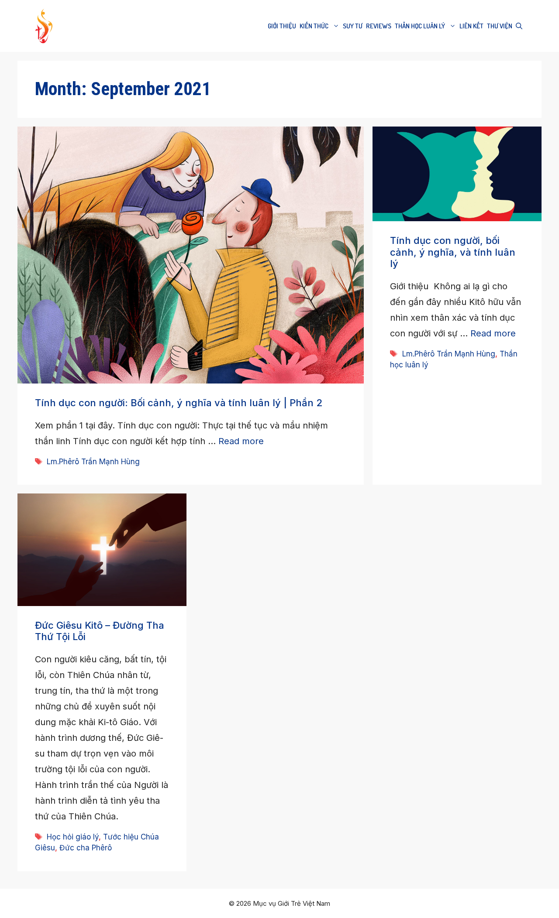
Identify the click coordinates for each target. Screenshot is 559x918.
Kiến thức (314, 26)
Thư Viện (499, 26)
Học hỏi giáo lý (73, 836)
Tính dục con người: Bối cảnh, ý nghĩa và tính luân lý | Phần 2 (178, 402)
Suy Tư (352, 26)
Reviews (378, 26)
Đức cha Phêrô (85, 847)
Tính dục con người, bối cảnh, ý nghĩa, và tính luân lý (452, 252)
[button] (519, 26)
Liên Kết (471, 26)
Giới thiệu (282, 26)
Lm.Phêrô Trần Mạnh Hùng (93, 461)
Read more (241, 441)
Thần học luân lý (420, 26)
